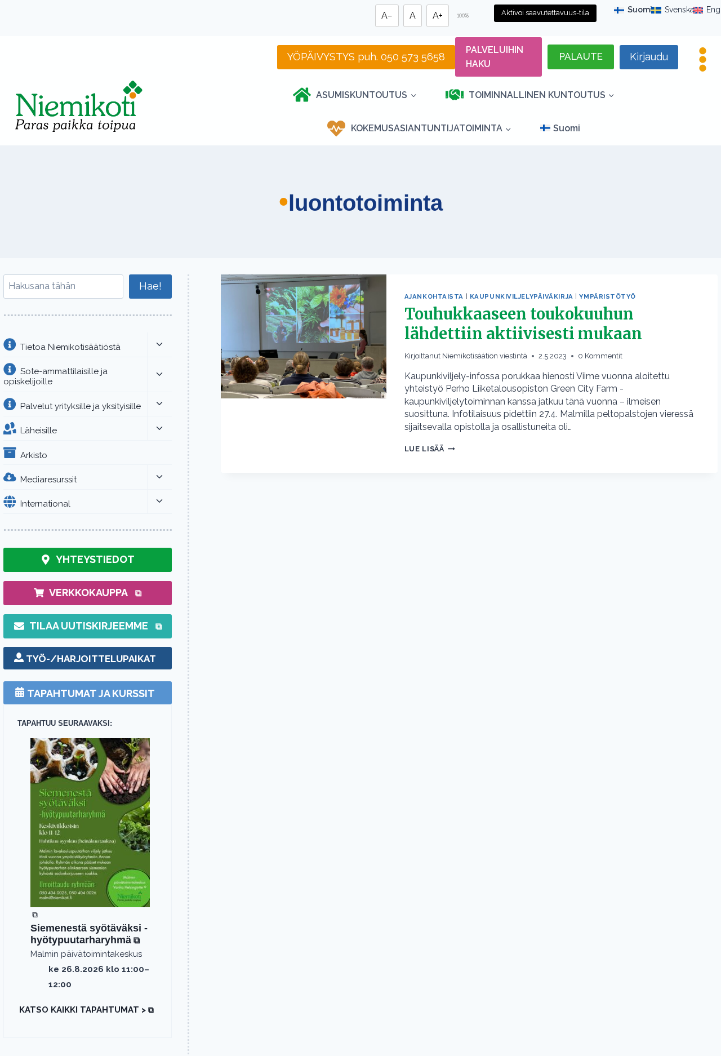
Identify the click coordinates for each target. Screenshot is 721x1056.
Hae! (150, 286)
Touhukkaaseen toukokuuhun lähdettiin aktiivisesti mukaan (523, 323)
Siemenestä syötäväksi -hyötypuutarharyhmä (89, 934)
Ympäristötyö (607, 296)
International (45, 503)
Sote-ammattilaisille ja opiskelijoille (55, 376)
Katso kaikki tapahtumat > (86, 1010)
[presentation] (303, 373)
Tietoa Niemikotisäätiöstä (70, 346)
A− (387, 15)
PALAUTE (581, 56)
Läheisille (38, 430)
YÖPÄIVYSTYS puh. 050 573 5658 (366, 57)
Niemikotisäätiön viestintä (484, 356)
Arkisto (33, 455)
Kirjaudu (649, 57)
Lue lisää (429, 449)
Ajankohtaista (434, 296)
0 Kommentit (600, 356)
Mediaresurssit (48, 479)
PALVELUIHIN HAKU (494, 57)
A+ (438, 15)
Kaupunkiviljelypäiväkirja (521, 296)
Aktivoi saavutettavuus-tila (545, 12)
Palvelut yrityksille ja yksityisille (80, 406)
